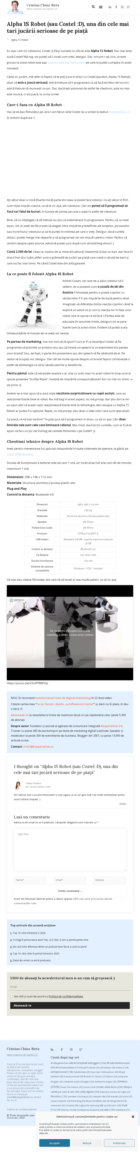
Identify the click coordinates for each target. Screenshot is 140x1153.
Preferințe (119, 1143)
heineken (74, 1096)
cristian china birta (109, 1087)
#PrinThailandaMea (67, 1067)
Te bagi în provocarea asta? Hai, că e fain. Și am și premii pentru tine (50, 939)
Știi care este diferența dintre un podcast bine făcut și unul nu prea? (49, 946)
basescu (111, 1071)
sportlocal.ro (112, 1105)
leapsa (86, 1096)
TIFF (61, 1109)
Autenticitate (82, 1072)
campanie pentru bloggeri (79, 1081)
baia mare (98, 1072)
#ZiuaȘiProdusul (89, 1067)
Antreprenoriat (62, 1071)
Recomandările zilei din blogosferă (106, 1100)
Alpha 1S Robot (19, 39)
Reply (123, 803)
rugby (84, 1105)
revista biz (58, 1105)
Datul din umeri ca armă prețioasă (31, 960)
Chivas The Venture (71, 1087)
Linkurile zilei (101, 1096)
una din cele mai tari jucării (66, 62)
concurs (89, 1087)
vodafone (123, 1109)
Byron (112, 1076)
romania (72, 1105)
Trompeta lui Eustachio (90, 1109)
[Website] (109, 880)
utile (109, 1109)
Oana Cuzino (33, 783)
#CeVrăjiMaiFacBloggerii (89, 1063)
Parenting (78, 1100)
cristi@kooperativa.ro (38, 746)
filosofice (59, 1096)
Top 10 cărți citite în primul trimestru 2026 (35, 953)
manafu (116, 1096)
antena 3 (122, 1067)
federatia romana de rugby (115, 1091)
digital (92, 1091)
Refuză (87, 1143)
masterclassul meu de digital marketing (63, 698)
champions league (105, 1081)
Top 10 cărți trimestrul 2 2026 (29, 933)
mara (127, 1096)
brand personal (73, 1076)
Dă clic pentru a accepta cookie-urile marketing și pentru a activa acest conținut (70, 632)
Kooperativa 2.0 (119, 112)
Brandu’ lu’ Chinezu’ (95, 1076)
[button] (133, 1116)
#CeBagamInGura (62, 1063)
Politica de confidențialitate (66, 996)
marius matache (60, 1101)
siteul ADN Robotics (20, 454)
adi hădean (107, 1067)
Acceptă (55, 1143)
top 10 (71, 1109)
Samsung (96, 1105)
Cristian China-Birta (43, 6)
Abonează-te (20, 715)
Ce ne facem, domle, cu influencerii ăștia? (65, 704)
